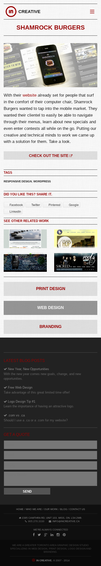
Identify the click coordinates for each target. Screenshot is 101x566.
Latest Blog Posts (24, 361)
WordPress (42, 181)
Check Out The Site (49, 156)
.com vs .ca (36, 417)
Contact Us (77, 509)
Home (20, 509)
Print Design (50, 288)
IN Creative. (44, 560)
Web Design (50, 307)
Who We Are (34, 509)
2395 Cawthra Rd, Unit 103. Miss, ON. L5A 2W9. (52, 517)
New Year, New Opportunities (42, 373)
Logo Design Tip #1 (39, 404)
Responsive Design (18, 181)
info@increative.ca (66, 521)
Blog (63, 509)
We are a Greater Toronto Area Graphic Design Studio (50, 545)
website (30, 95)
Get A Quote (17, 434)
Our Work (51, 509)
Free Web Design (37, 390)
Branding (50, 326)
